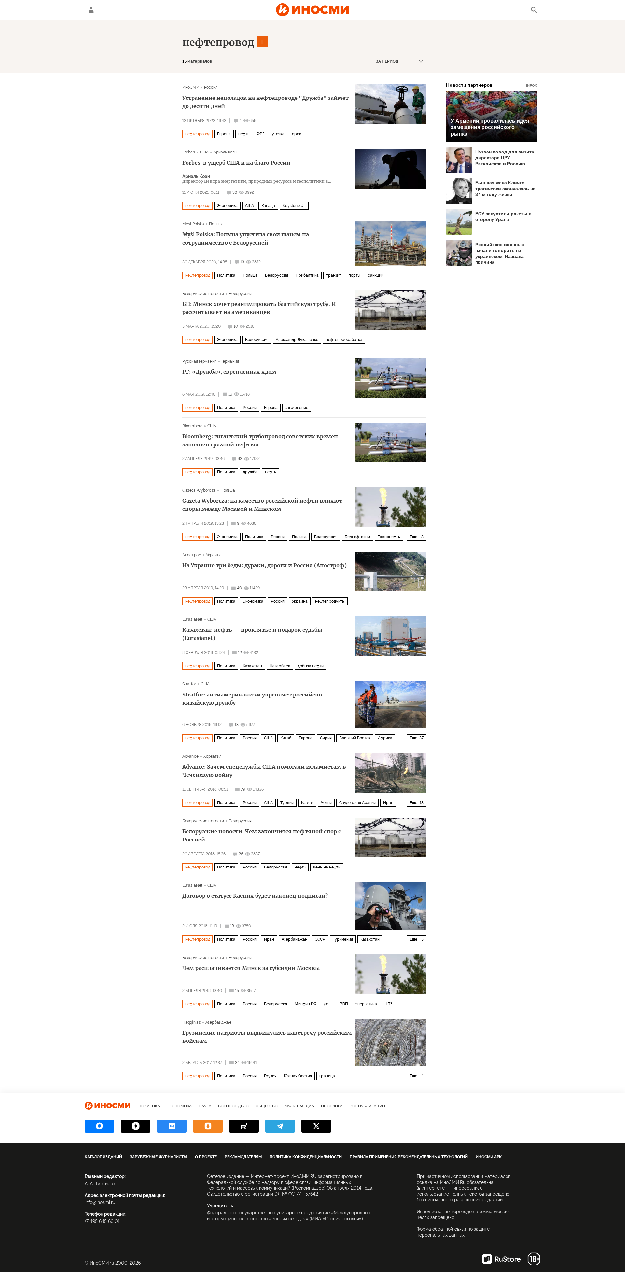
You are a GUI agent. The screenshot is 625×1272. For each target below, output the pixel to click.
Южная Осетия (298, 1076)
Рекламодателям (243, 1157)
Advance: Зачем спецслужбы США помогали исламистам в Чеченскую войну (264, 770)
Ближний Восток (354, 738)
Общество (267, 1106)
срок (296, 134)
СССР (320, 939)
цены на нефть (326, 867)
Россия (211, 87)
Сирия (326, 738)
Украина (214, 555)
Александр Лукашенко (297, 340)
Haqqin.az (191, 1022)
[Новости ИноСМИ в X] (316, 1126)
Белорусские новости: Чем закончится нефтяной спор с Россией (261, 835)
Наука (205, 1106)
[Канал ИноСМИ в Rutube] (244, 1126)
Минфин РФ (305, 1004)
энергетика (366, 1004)
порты (354, 275)
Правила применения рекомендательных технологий (409, 1157)
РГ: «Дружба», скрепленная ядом (229, 371)
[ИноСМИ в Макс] (99, 1126)
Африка (385, 738)
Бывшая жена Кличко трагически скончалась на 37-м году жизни (505, 188)
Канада (268, 206)
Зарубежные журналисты (158, 1157)
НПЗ (388, 1004)
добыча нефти (311, 666)
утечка (278, 134)
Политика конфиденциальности (306, 1157)
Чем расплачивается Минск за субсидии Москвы (251, 968)
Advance (190, 756)
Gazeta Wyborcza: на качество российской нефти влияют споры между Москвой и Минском (262, 504)
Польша (216, 224)
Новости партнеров (491, 85)
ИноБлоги (332, 1106)
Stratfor (189, 684)
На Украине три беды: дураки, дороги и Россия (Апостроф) (264, 565)
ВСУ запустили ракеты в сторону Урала (503, 216)
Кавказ (307, 803)
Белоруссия (276, 275)
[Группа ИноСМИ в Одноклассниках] (208, 1126)
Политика (226, 275)
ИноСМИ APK (489, 1157)
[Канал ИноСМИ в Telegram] (280, 1126)
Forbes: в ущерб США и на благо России (236, 162)
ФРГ (260, 134)
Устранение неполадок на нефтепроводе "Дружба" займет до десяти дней (265, 102)
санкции (375, 275)
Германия (230, 361)
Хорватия (212, 756)
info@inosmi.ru (100, 1202)
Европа (224, 134)
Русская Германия (199, 361)
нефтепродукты (330, 601)
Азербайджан (294, 939)
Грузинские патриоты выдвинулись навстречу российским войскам (267, 1036)
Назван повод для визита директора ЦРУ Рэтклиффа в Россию (504, 157)
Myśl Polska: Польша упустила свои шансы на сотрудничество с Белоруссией (245, 238)
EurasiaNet (192, 619)
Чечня (326, 803)
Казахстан (252, 666)
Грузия (270, 1076)
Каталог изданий (103, 1157)
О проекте (206, 1157)
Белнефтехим (357, 537)
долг (328, 1004)
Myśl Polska (193, 224)
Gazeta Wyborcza (199, 490)
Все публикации (367, 1106)
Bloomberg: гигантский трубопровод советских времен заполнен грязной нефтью (260, 440)
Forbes (188, 152)
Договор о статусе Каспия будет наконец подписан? (255, 896)
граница (327, 1076)
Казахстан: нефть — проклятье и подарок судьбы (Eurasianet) (252, 634)
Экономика (227, 206)
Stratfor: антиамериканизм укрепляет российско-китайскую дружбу (253, 698)
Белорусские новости (203, 293)
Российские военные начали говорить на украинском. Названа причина (499, 253)
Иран (388, 803)
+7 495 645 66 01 (102, 1221)
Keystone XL (294, 206)
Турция (287, 803)
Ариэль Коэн (225, 152)
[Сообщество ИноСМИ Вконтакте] (172, 1126)
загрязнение (296, 407)
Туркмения (343, 939)
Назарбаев (280, 666)
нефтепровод (218, 42)
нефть (243, 134)
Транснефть (389, 537)
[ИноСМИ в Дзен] (135, 1126)
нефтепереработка (344, 340)
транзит (333, 275)
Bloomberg (192, 426)
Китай (285, 738)
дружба (250, 472)
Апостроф (191, 555)
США (204, 152)
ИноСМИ (190, 87)
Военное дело (233, 1106)
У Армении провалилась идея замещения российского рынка (490, 127)
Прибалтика (307, 275)
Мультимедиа (299, 1106)
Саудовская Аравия (357, 803)
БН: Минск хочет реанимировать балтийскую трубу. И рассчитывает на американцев (259, 308)
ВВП (344, 1004)
